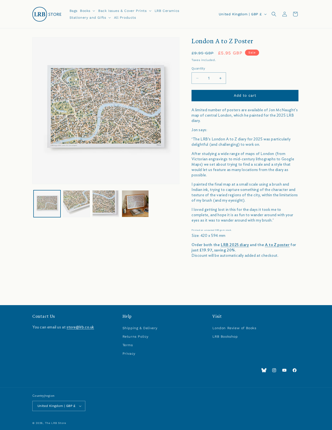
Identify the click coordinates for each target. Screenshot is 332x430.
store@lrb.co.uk (80, 327)
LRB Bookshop (225, 336)
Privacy (128, 353)
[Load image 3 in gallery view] (105, 203)
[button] (88, 10)
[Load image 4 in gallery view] (135, 203)
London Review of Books (234, 328)
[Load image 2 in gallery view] (76, 203)
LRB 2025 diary (235, 245)
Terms (127, 345)
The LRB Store (55, 423)
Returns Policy (135, 336)
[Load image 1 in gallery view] (47, 203)
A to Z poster (277, 245)
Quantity (198, 68)
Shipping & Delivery (139, 328)
